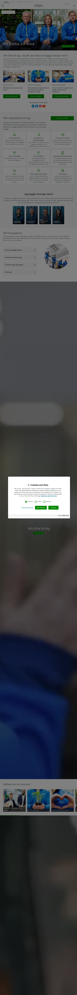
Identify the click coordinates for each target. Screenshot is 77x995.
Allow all (53, 507)
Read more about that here (49, 496)
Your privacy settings (27, 507)
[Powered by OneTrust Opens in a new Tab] (63, 516)
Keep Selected (41, 507)
